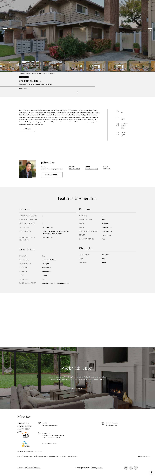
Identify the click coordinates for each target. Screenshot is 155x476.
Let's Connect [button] (77, 388)
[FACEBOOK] (136, 468)
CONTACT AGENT (51, 174)
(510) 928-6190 (74, 169)
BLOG (75, 456)
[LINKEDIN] (126, 468)
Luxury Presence (34, 468)
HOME (19, 456)
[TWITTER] (131, 468)
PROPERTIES (42, 456)
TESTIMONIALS (66, 456)
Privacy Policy (97, 468)
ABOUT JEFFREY (30, 456)
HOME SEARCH (53, 456)
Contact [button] (27, 128)
